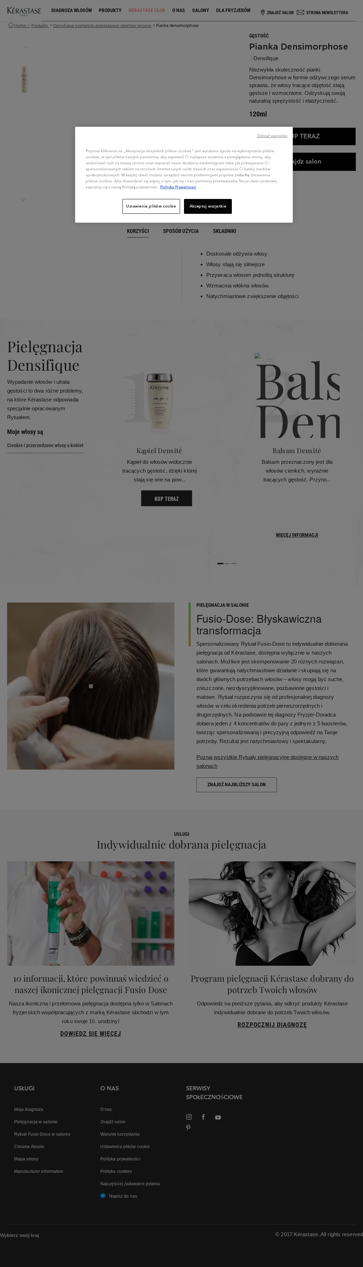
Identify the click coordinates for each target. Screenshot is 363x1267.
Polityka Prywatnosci (178, 186)
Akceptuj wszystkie (208, 206)
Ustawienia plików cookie (151, 206)
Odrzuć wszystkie (272, 135)
